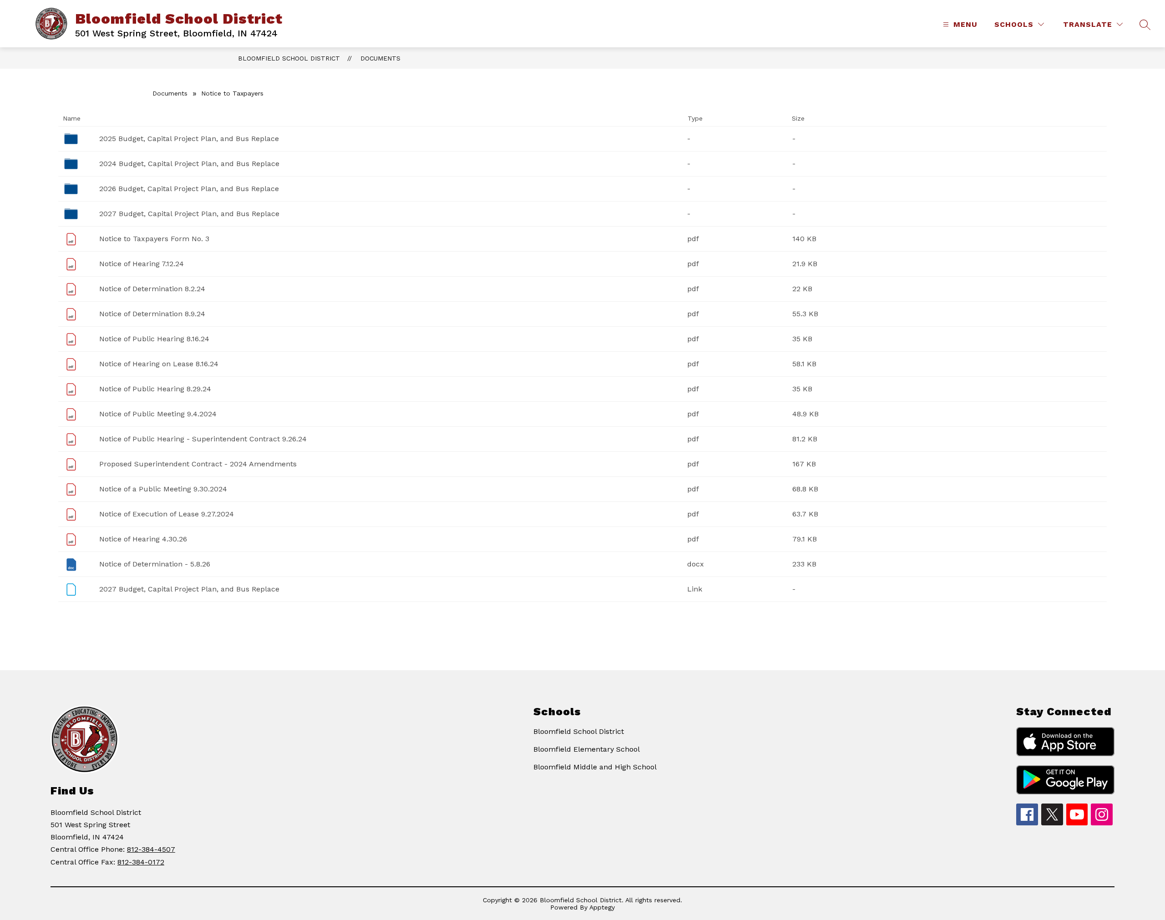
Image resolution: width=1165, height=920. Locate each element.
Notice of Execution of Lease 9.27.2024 (166, 514)
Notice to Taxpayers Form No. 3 (154, 238)
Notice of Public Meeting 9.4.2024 (158, 413)
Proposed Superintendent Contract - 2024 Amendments (198, 464)
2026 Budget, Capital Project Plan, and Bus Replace (189, 188)
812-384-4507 (151, 849)
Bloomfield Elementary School (586, 749)
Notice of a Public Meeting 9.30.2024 (163, 489)
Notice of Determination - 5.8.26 (154, 564)
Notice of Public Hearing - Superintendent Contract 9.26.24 (203, 439)
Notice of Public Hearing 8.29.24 (155, 388)
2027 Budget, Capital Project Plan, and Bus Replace (189, 213)
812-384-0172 (140, 862)
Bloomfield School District (289, 58)
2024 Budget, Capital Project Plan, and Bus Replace (189, 163)
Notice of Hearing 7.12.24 (141, 263)
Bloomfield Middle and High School (595, 767)
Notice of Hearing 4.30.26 (143, 539)
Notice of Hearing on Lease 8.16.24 (158, 363)
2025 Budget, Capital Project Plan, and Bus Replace (189, 138)
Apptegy (602, 907)
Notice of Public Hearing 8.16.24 (154, 338)
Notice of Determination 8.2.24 (152, 288)
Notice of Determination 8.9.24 (152, 313)
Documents (380, 58)
